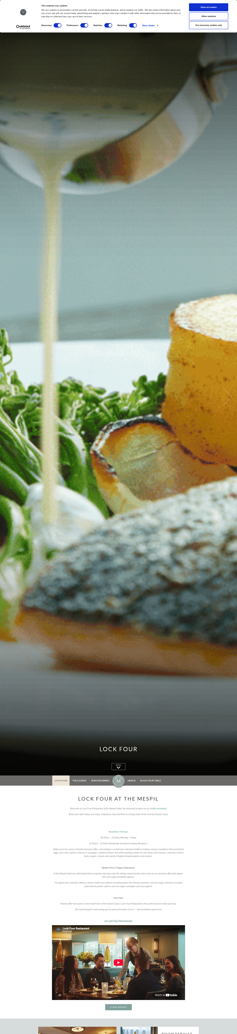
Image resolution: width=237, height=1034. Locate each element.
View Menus (118, 1007)
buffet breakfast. (158, 808)
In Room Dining (100, 780)
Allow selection (208, 16)
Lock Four (61, 780)
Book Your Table (150, 780)
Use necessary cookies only (208, 25)
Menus (132, 780)
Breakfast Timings (118, 832)
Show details (148, 25)
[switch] (84, 25)
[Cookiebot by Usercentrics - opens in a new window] (23, 27)
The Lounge (79, 780)
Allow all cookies (209, 7)
